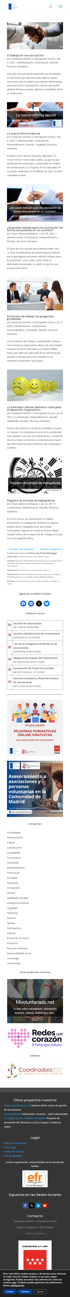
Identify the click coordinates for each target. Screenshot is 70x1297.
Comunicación (14, 847)
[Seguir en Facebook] (25, 1205)
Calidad (11, 842)
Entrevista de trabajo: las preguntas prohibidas (30, 318)
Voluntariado (14, 963)
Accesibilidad (13, 832)
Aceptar (9, 1291)
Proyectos (12, 943)
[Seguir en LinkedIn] (38, 1205)
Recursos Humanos (17, 66)
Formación (31, 330)
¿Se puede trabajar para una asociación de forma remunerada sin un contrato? (35, 229)
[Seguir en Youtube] (44, 1205)
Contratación (42, 62)
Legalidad (40, 144)
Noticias (11, 918)
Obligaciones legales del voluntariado (35, 657)
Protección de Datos (18, 938)
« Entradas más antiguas (20, 549)
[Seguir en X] (31, 1205)
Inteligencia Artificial (17, 903)
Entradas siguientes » (51, 549)
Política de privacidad (15, 1143)
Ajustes (40, 1291)
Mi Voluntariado (12, 1113)
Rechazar (25, 1291)
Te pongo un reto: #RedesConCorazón (25, 1118)
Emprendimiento (16, 144)
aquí (14, 1282)
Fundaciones (13, 887)
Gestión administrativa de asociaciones (36, 633)
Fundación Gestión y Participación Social (32, 58)
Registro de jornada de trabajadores (31, 500)
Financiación (13, 872)
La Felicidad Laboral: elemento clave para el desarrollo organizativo (34, 408)
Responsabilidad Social (19, 953)
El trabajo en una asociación (25, 55)
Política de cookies (14, 1151)
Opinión (11, 923)
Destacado (13, 862)
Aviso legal (9, 1147)
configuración (17, 1285)
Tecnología (13, 958)
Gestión (54, 62)
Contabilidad (13, 852)
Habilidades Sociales (17, 421)
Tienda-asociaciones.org (17, 1105)
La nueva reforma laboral (23, 133)
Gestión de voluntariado (27, 623)
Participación (14, 928)
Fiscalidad (12, 877)
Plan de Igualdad (13, 1155)
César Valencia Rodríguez (24, 233)
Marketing (12, 913)
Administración (25, 62)
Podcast (11, 933)
